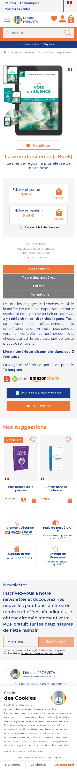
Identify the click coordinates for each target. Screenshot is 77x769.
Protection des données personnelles (42, 653)
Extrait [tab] (38, 286)
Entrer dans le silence (56, 488)
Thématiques (29, 3)
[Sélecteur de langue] (69, 5)
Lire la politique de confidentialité (23, 751)
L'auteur (10, 3)
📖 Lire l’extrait (39, 406)
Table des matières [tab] (38, 277)
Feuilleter (41, 145)
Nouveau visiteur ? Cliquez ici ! (38, 44)
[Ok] (68, 33)
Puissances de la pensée (20, 488)
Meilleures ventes (18, 9)
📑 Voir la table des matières (38, 393)
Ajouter (58, 197)
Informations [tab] (38, 294)
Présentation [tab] (39, 269)
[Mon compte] (62, 19)
